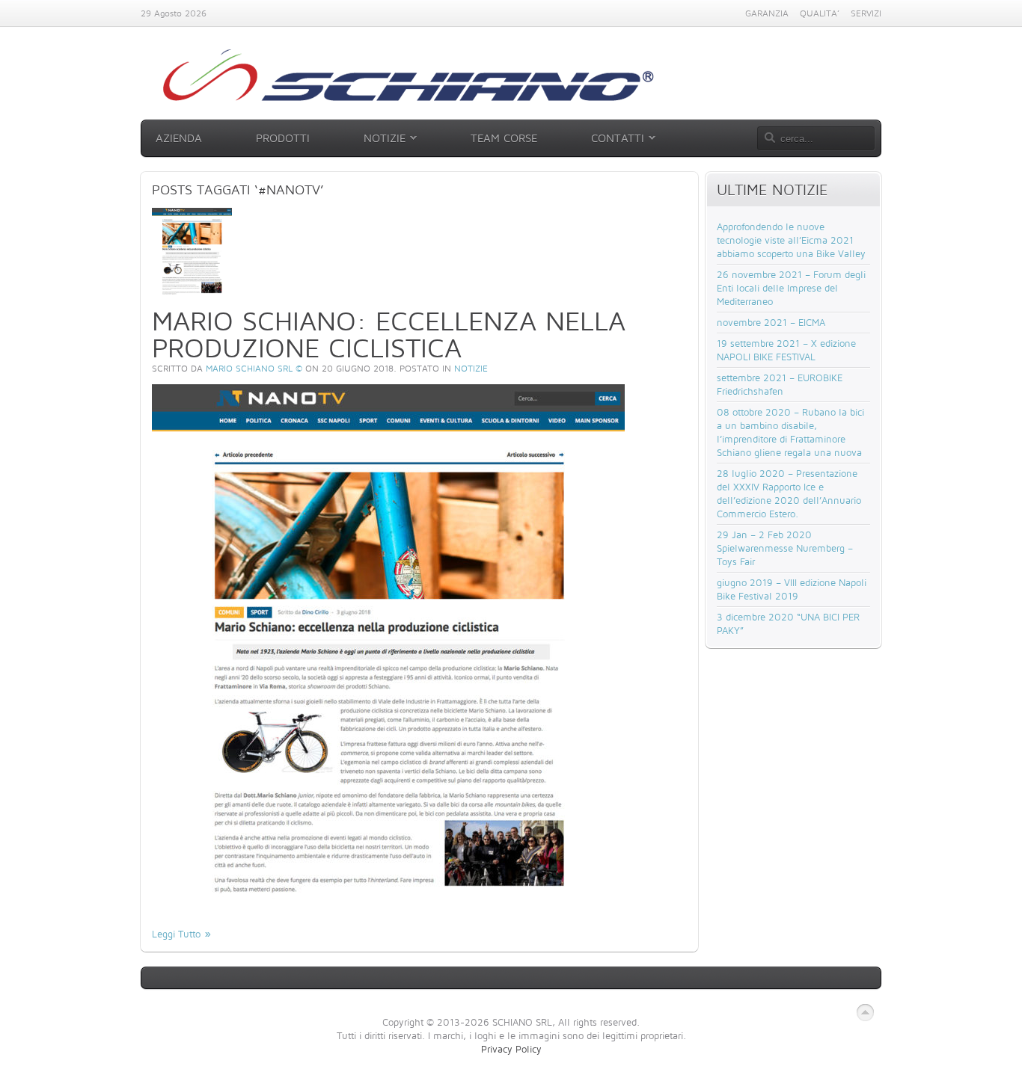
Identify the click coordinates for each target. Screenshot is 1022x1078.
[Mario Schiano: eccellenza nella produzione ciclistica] (192, 293)
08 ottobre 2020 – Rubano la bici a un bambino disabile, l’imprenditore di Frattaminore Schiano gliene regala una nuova (790, 432)
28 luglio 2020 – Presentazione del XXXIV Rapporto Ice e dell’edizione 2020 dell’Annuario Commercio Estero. (789, 493)
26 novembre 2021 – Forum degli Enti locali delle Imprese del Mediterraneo (791, 287)
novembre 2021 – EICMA (771, 322)
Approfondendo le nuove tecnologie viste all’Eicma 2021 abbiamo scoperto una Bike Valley (791, 240)
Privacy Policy (511, 1049)
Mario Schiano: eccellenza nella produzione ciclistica (388, 333)
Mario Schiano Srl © (254, 368)
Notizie (471, 368)
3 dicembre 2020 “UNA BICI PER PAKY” (788, 623)
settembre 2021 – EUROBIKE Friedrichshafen (779, 384)
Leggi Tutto (176, 934)
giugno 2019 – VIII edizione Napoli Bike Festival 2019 (791, 589)
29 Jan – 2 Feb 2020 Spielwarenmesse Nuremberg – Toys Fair (785, 548)
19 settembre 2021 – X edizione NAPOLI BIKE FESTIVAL (786, 350)
